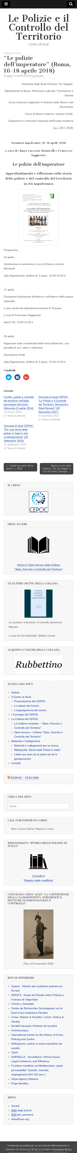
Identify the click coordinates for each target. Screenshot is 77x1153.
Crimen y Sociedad (22, 1003)
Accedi (15, 1106)
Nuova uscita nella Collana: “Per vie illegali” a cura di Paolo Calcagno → (57, 468)
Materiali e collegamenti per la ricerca (36, 745)
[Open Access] (38, 545)
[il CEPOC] (38, 501)
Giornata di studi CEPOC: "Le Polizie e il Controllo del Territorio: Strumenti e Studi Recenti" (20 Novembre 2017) (53, 404)
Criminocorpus (19, 1030)
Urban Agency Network (24, 1078)
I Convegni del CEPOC (24, 714)
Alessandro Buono (62, 1149)
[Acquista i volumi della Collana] (38, 665)
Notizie (15, 692)
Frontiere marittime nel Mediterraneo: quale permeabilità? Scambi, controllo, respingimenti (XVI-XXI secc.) (37, 1070)
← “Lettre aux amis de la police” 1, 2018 (19, 467)
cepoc (9, 75)
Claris (14, 1052)
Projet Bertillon (19, 1083)
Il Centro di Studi (21, 696)
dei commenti (22, 1114)
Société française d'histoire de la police (34, 1026)
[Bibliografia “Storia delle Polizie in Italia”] (38, 861)
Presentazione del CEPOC (29, 701)
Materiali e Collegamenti (25, 741)
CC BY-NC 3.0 (34, 1149)
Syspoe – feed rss (25, 777)
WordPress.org (20, 1119)
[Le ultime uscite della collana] (38, 604)
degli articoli (21, 1110)
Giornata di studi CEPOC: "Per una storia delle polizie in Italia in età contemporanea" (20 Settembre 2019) (19, 433)
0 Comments (37, 75)
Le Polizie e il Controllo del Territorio (38, 27)
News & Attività (12, 53)
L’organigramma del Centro (30, 710)
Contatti (16, 763)
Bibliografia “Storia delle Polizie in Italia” (37, 750)
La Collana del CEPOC (24, 718)
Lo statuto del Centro (26, 705)
